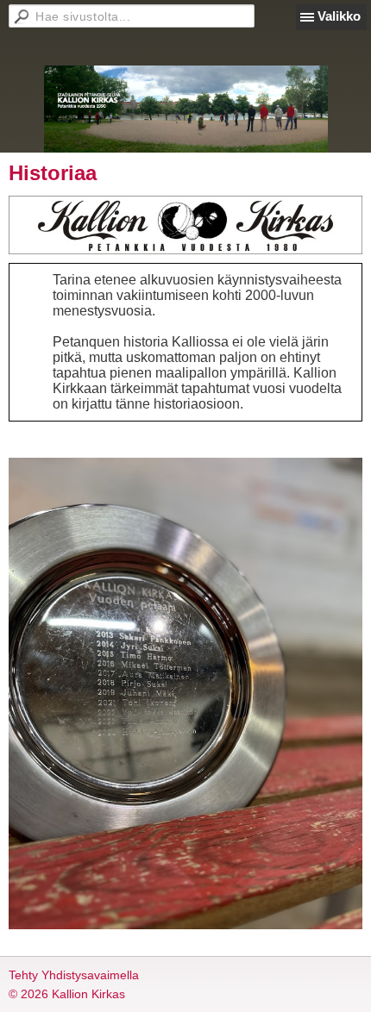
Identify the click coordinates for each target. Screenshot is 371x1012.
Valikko (339, 16)
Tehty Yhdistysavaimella (74, 975)
